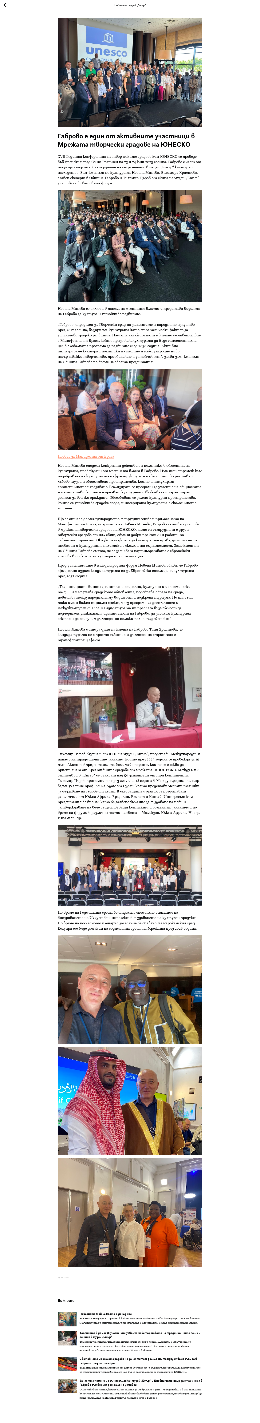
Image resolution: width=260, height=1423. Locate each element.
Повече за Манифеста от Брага (86, 457)
